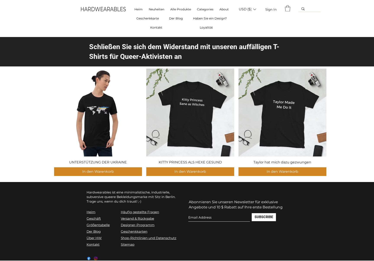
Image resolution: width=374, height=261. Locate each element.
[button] (205, 9)
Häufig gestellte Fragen (140, 212)
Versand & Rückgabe (137, 218)
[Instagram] (96, 258)
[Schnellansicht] (98, 112)
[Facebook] (89, 258)
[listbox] (247, 9)
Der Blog (94, 231)
